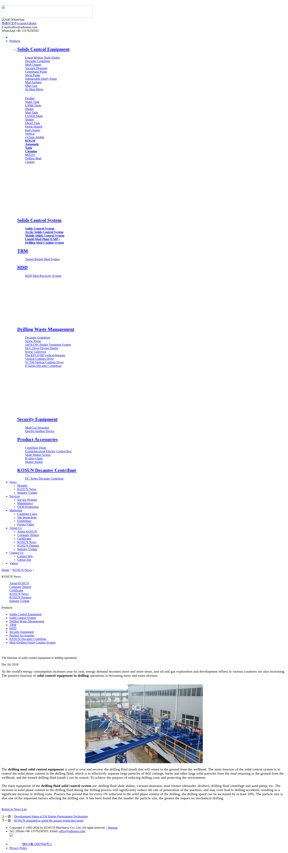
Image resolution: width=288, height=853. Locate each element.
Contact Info (25, 556)
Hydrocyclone (34, 458)
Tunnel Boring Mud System (42, 259)
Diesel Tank (32, 123)
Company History (28, 535)
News (13, 482)
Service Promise (27, 499)
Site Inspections (27, 517)
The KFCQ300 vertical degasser (45, 355)
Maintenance (25, 503)
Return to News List (14, 809)
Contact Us (16, 552)
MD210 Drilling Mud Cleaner (33, 158)
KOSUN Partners (28, 545)
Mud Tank (31, 112)
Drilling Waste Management (45, 329)
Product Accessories (37, 439)
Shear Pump (32, 75)
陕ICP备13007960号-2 (37, 844)
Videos (13, 563)
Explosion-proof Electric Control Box (48, 451)
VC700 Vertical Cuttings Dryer (44, 362)
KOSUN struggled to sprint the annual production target (48, 820)
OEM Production (28, 506)
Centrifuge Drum (35, 447)
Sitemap (113, 827)
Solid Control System (22, 617)
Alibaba (31, 23)
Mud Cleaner (33, 64)
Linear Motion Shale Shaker (42, 57)
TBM (22, 251)
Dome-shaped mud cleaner (33, 128)
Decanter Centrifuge (37, 61)
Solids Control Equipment (43, 49)
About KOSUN (27, 531)
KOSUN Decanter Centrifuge (46, 470)
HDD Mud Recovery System (43, 275)
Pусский (20, 23)
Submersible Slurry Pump (41, 78)
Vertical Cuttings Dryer (39, 358)
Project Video (25, 524)
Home (13, 37)
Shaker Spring (34, 462)
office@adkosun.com (72, 831)
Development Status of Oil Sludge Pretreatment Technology (51, 816)
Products (14, 41)
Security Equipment (37, 419)
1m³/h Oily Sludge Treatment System (48, 344)
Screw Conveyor (35, 351)
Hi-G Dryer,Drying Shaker (41, 348)
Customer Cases (27, 514)
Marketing (15, 510)
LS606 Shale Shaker (33, 107)
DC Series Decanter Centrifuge (44, 478)
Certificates (24, 538)
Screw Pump (33, 341)
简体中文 (8, 23)
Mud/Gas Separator (37, 427)
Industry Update (27, 492)
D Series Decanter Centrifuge (43, 365)
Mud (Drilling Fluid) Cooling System (32, 642)
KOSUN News (26, 489)
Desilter (30, 98)
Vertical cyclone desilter (34, 135)
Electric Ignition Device (39, 431)
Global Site (24, 559)
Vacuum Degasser (36, 68)
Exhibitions (24, 521)
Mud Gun (31, 85)
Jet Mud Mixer (34, 89)
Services (14, 496)
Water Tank (32, 102)
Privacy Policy (18, 848)
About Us (15, 528)
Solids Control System (39, 220)
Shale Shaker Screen (38, 455)
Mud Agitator (33, 82)
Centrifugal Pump (36, 71)
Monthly (22, 485)
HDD (22, 267)
